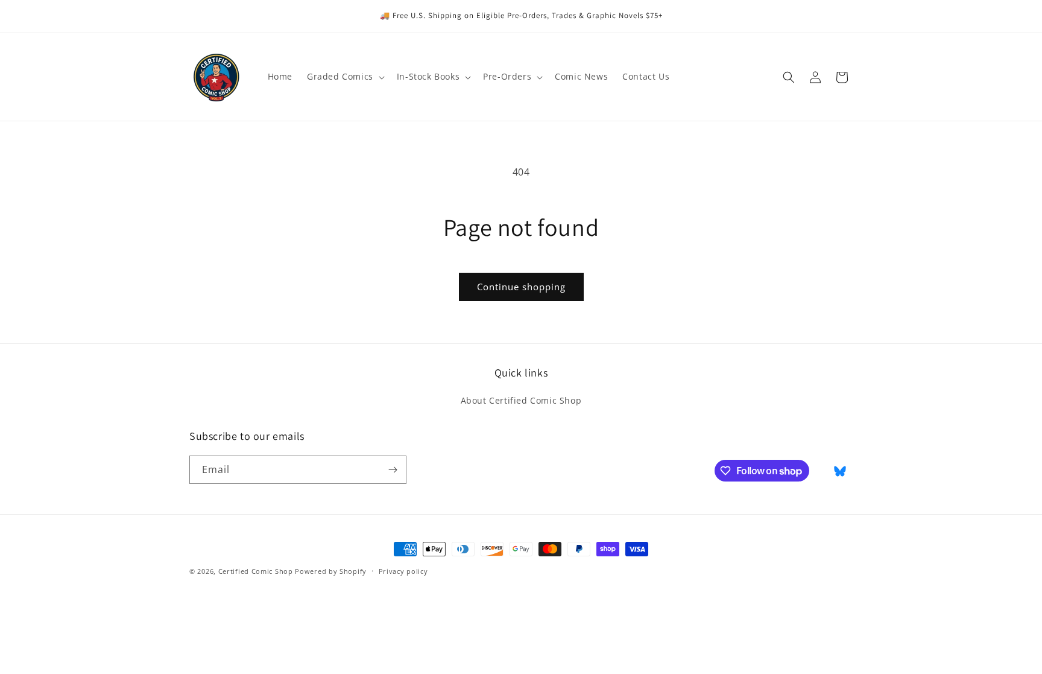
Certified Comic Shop (255, 571)
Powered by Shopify (331, 571)
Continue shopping (521, 287)
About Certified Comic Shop (521, 400)
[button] (345, 76)
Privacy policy (403, 571)
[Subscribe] (392, 470)
